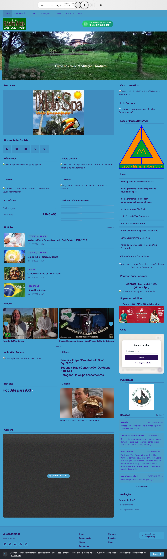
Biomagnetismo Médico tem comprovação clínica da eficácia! (136, 200)
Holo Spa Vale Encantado (133, 223)
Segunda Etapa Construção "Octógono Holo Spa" (85, 369)
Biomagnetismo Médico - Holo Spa (137, 181)
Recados (70, 13)
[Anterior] (3, 56)
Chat (80, 13)
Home (7, 13)
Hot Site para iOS (17, 390)
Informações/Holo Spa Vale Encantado (139, 230)
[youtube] (25, 149)
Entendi (157, 554)
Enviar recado (141, 486)
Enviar (159, 415)
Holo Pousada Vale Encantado (135, 216)
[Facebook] (10, 544)
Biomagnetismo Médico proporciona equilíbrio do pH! (138, 190)
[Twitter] (26, 544)
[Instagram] (5, 544)
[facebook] (7, 149)
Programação (20, 13)
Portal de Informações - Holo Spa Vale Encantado (139, 246)
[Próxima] (164, 56)
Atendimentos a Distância (133, 209)
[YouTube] (15, 544)
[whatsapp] (35, 149)
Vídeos (33, 13)
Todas (109, 227)
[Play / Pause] (84, 5)
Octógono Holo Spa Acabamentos (82, 375)
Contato (58, 13)
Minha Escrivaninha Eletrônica (135, 237)
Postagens (45, 13)
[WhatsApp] (20, 544)
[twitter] (44, 149)
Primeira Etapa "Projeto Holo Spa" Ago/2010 (82, 361)
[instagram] (16, 149)
